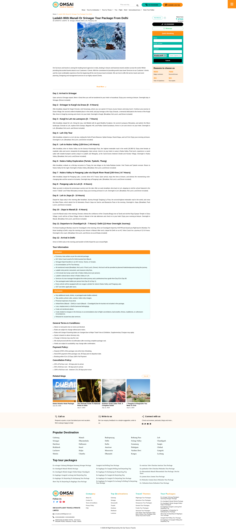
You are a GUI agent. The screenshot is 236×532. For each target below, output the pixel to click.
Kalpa (81, 450)
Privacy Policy (90, 505)
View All (146, 376)
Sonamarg (135, 444)
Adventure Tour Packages (143, 500)
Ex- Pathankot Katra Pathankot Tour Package (154, 483)
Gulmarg (56, 438)
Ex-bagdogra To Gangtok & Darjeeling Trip (110, 475)
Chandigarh (161, 441)
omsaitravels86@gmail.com (63, 514)
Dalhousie (82, 444)
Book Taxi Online (148, 10)
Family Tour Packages (142, 508)
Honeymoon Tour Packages (144, 503)
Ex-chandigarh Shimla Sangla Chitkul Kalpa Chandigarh (71, 472)
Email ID (156, 49)
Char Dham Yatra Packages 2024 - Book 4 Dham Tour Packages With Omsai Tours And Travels (146, 514)
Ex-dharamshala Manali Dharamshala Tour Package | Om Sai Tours (159, 472)
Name (155, 38)
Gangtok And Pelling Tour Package (107, 465)
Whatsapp (168, 28)
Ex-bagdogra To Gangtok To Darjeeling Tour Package (113, 478)
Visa (116, 10)
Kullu (107, 444)
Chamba (82, 454)
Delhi (107, 441)
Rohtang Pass (136, 438)
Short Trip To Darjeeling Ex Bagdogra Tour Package (70, 481)
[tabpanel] (64, 393)
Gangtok (160, 450)
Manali (81, 438)
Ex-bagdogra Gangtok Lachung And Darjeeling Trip (70, 475)
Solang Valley (136, 441)
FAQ (87, 508)
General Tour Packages (142, 505)
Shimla (55, 454)
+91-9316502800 (168, 24)
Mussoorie (109, 450)
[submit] (137, 6)
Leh (158, 438)
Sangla (159, 444)
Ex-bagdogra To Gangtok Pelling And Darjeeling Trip (113, 469)
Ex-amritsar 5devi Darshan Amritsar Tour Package (156, 465)
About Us (88, 497)
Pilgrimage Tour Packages (143, 497)
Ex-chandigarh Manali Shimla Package (65, 469)
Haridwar (56, 444)
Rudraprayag (109, 438)
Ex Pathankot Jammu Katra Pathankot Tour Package (156, 480)
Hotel (125, 10)
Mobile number (158, 43)
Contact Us (89, 500)
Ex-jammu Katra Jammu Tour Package (152, 476)
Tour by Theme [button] (107, 10)
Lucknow (56, 450)
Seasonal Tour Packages (143, 510)
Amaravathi (114, 503)
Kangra (134, 454)
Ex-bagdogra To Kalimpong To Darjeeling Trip (111, 472)
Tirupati (113, 505)
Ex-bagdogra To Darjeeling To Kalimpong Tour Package (71, 478)
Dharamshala (84, 441)
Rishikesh (56, 447)
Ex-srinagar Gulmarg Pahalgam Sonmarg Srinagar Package (72, 465)
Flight (120, 10)
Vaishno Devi (136, 450)
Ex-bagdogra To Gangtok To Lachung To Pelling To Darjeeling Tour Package (116, 482)
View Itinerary (157, 17)
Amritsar (108, 447)
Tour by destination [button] (93, 10)
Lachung (160, 454)
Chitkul (160, 447)
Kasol (81, 447)
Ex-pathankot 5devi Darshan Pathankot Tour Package (157, 469)
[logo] (63, 5)
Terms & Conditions (91, 503)
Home (83, 10)
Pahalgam (134, 447)
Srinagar (56, 441)
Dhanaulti (108, 454)
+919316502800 (60, 517)
